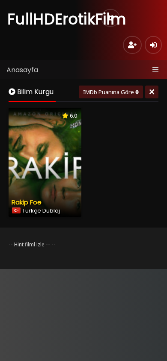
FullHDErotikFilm (66, 19)
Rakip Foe (27, 202)
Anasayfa (22, 70)
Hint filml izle (29, 244)
